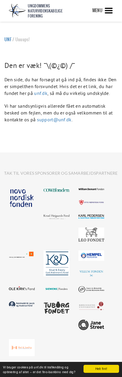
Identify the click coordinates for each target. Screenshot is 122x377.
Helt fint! (101, 368)
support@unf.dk (54, 120)
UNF (8, 39)
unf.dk (40, 93)
